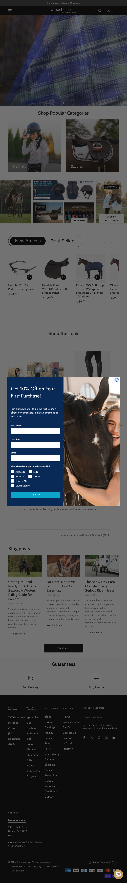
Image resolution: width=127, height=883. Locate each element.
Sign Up (35, 495)
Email (13, 452)
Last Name (16, 439)
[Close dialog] (116, 379)
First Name (16, 425)
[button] (118, 874)
